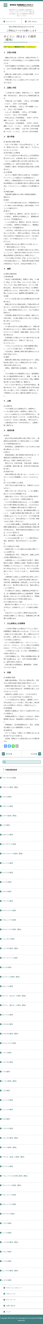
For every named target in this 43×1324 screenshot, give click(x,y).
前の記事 (9, 754)
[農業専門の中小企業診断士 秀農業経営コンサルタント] (22, 5)
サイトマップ (10, 1300)
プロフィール (10, 1294)
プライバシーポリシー (14, 1288)
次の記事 (34, 754)
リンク (8, 1312)
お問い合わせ (10, 1306)
